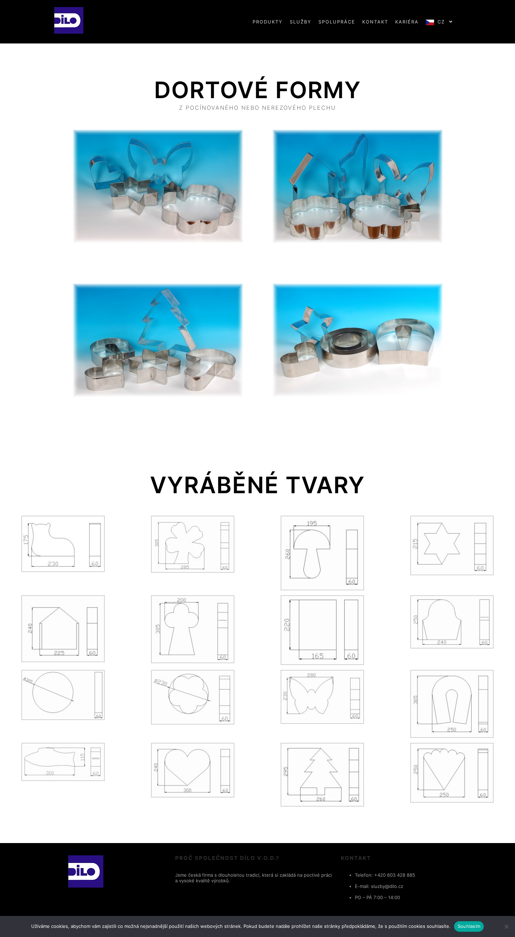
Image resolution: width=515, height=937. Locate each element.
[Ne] (506, 926)
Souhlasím (469, 926)
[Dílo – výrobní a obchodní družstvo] (68, 21)
